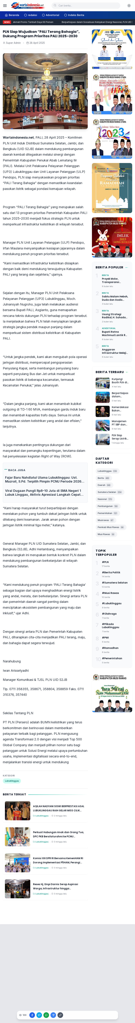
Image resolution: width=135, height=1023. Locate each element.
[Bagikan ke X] (39, 1015)
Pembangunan (107, 506)
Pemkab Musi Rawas (110, 527)
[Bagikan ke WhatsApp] (46, 1015)
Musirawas (105, 520)
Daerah (104, 485)
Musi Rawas (106, 534)
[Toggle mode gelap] (129, 5)
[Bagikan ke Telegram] (53, 1015)
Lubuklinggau (12, 781)
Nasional (105, 499)
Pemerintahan (107, 513)
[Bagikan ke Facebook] (32, 1015)
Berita (103, 478)
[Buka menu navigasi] (4, 5)
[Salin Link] (60, 1015)
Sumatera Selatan (109, 492)
